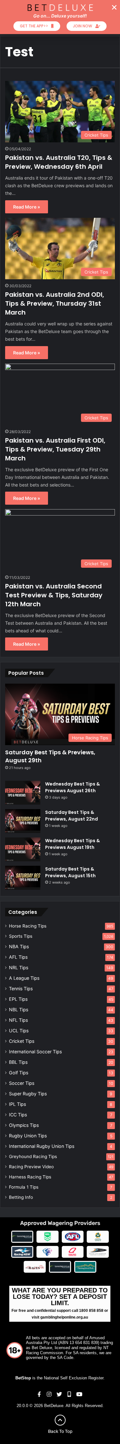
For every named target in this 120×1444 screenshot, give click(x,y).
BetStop (23, 1378)
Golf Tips (18, 1072)
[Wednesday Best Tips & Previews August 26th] (22, 793)
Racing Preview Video (31, 1166)
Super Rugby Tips (28, 1093)
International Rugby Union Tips (41, 1146)
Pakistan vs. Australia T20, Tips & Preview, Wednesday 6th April (58, 162)
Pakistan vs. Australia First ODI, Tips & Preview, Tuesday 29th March (55, 449)
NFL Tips (18, 1020)
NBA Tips (19, 946)
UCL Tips (18, 1030)
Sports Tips (20, 936)
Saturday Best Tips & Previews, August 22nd (71, 815)
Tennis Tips (21, 988)
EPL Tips (18, 999)
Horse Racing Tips (27, 925)
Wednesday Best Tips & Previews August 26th (72, 787)
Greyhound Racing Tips (33, 1156)
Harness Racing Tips (30, 1176)
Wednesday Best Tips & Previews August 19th (72, 843)
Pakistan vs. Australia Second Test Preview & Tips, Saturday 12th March (53, 595)
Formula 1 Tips (23, 1187)
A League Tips (24, 978)
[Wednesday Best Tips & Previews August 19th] (22, 849)
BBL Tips (18, 1062)
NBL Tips (18, 1009)
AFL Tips (18, 957)
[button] (114, 7)
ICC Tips (18, 1114)
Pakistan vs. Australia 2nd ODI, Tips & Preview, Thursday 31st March (54, 303)
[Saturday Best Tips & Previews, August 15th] (22, 878)
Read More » (26, 207)
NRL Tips (18, 967)
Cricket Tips (21, 1041)
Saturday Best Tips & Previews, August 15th (70, 872)
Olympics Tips (24, 1125)
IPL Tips (17, 1104)
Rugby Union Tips (28, 1135)
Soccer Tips (21, 1083)
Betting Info (21, 1197)
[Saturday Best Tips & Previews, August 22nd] (22, 821)
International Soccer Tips (35, 1051)
